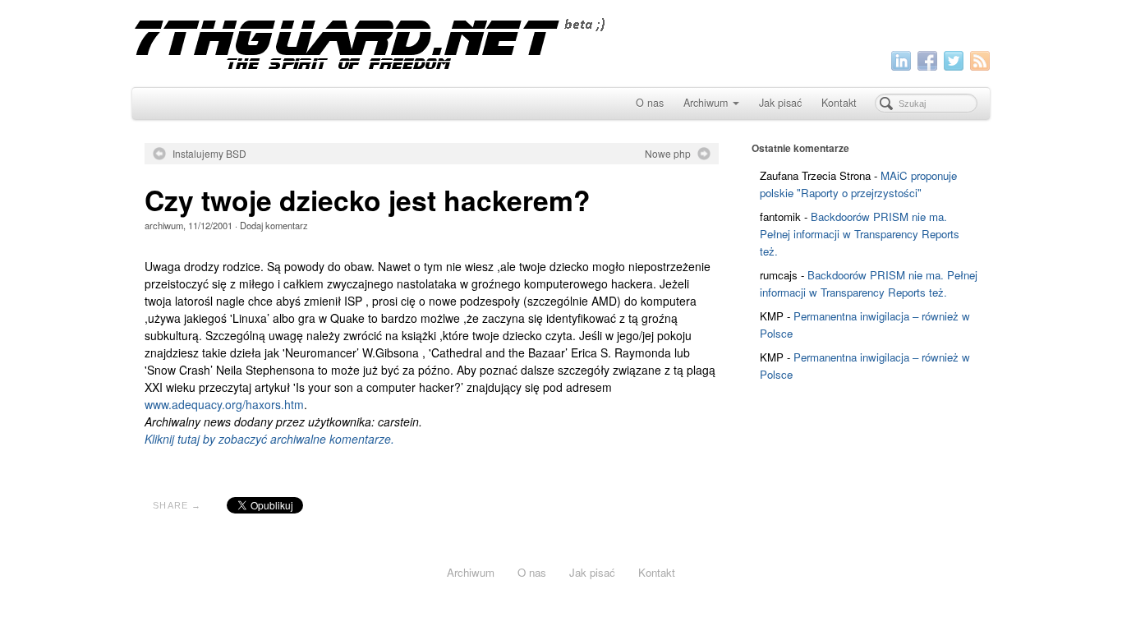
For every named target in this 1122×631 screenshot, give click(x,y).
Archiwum (705, 102)
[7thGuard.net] (560, 41)
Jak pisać (780, 102)
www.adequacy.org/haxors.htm (224, 404)
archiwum (164, 225)
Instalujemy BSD (209, 153)
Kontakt (839, 102)
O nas (650, 102)
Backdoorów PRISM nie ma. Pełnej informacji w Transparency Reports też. (859, 234)
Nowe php (668, 153)
